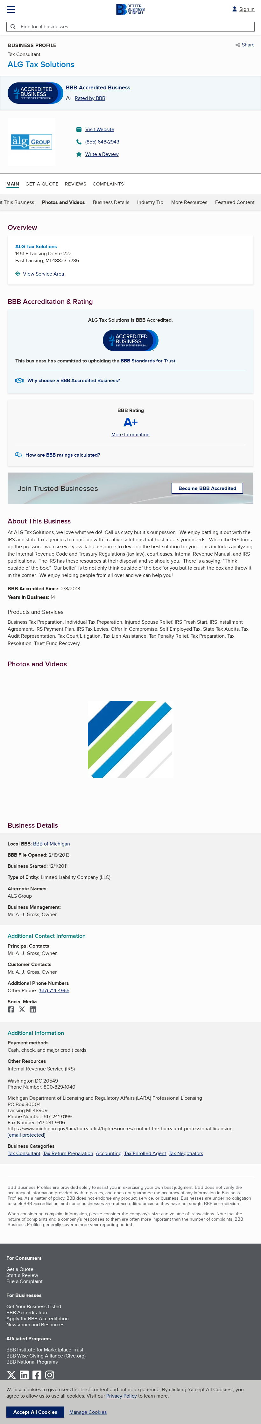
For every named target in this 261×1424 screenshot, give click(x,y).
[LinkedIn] (32, 1010)
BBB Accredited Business (98, 87)
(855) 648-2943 (102, 142)
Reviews (75, 183)
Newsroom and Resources (35, 1324)
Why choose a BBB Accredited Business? (73, 380)
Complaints (108, 183)
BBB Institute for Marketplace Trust (44, 1349)
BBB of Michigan (51, 843)
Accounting (109, 1153)
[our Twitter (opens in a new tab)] (11, 1378)
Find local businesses (44, 26)
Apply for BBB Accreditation (37, 1318)
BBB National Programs (32, 1361)
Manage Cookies (88, 1412)
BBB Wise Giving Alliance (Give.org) (46, 1355)
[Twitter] (21, 1010)
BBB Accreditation (26, 1312)
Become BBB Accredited (207, 488)
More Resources (189, 202)
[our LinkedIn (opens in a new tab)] (24, 1378)
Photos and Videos (63, 202)
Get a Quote (42, 183)
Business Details (111, 202)
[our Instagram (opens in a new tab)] (50, 1378)
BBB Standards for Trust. (149, 360)
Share (248, 44)
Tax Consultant (24, 1153)
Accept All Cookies (35, 1412)
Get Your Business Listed (33, 1306)
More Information (130, 434)
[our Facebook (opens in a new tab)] (37, 1378)
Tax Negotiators (186, 1153)
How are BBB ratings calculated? (62, 455)
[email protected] (26, 1135)
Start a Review (22, 1275)
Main (12, 183)
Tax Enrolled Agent (145, 1153)
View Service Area (43, 274)
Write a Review (102, 154)
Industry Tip (150, 202)
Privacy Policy (121, 1395)
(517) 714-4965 (54, 990)
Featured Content (235, 202)
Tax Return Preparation (68, 1153)
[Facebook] (11, 1010)
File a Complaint (24, 1281)
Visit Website (99, 129)
